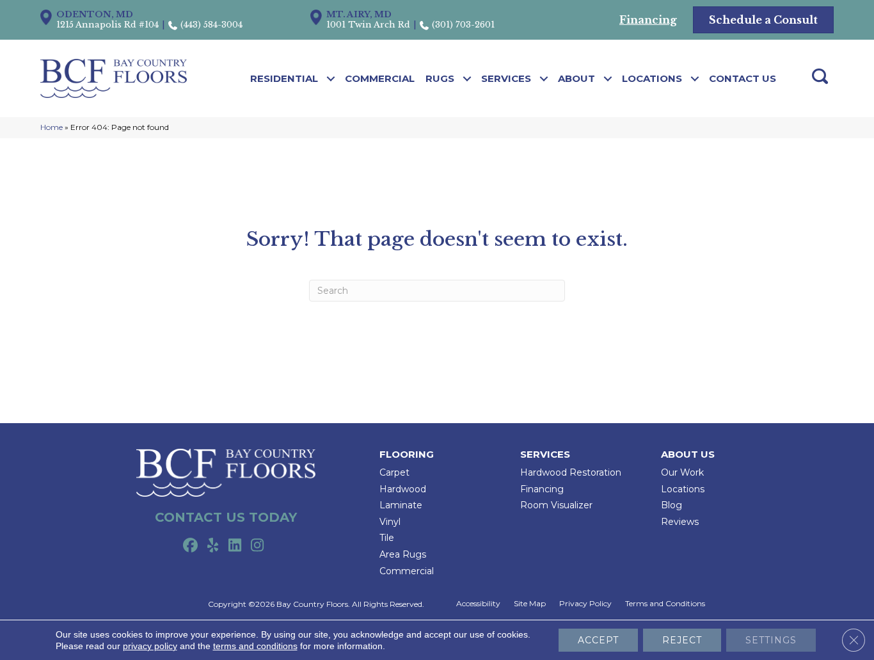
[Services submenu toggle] (544, 78)
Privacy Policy (585, 604)
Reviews (680, 521)
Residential (284, 78)
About (576, 78)
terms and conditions (255, 646)
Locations (652, 78)
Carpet (394, 472)
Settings (771, 640)
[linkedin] (235, 546)
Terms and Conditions (665, 604)
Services (506, 78)
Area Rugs (402, 554)
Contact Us (742, 78)
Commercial (380, 78)
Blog (671, 505)
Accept (598, 640)
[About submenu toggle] (608, 78)
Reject (682, 640)
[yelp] (212, 546)
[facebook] (190, 546)
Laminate (400, 505)
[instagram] (257, 546)
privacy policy (150, 646)
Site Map (530, 604)
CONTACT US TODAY (226, 517)
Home (51, 127)
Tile (386, 537)
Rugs (439, 78)
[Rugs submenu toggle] (467, 78)
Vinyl (390, 521)
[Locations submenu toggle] (695, 78)
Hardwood (402, 489)
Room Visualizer (556, 505)
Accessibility (478, 604)
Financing (542, 489)
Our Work (682, 472)
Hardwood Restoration (570, 472)
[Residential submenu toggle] (331, 78)
